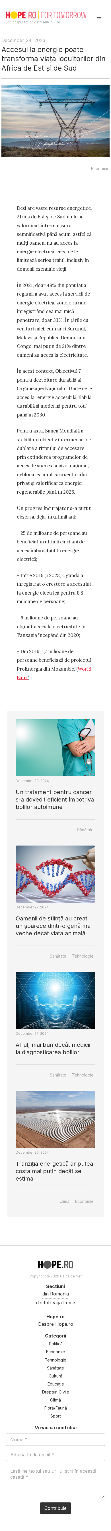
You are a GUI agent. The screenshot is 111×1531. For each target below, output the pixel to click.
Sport (55, 1416)
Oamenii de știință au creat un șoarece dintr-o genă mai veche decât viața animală (54, 926)
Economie (100, 168)
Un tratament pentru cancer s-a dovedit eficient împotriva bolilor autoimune (55, 799)
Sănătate (85, 829)
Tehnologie (83, 956)
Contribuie (55, 1508)
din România (55, 1294)
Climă (64, 1201)
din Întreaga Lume (55, 1302)
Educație (55, 1384)
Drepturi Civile (55, 1392)
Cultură (55, 1376)
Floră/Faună (55, 1408)
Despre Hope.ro (55, 1324)
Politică (56, 1343)
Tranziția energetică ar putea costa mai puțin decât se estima (54, 1171)
